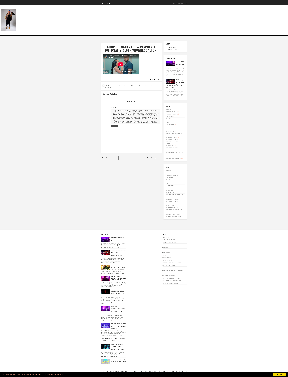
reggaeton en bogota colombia (173, 270)
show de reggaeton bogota (174, 150)
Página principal (172, 47)
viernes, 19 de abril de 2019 (118, 52)
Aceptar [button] (279, 374)
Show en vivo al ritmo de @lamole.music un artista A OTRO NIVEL (113, 339)
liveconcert (169, 129)
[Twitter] (103, 3)
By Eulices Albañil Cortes (135, 52)
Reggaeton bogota (171, 137)
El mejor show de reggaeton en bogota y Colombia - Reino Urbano (118, 267)
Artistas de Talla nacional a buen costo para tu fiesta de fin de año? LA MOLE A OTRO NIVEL (113, 310)
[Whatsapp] (108, 3)
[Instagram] (110, 3)
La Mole (172, 371)
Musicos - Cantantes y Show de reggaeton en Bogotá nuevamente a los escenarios (117, 292)
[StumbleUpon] (158, 79)
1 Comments (148, 52)
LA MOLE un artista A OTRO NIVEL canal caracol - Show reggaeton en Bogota (117, 347)
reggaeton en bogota (172, 139)
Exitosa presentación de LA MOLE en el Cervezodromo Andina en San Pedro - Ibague (175, 83)
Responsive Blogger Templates (159, 371)
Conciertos (169, 116)
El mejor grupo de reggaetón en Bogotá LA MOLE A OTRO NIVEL (118, 278)
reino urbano (170, 145)
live (167, 126)
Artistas (168, 109)
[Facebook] (106, 3)
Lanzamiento (170, 124)
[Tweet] (152, 79)
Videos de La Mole (172, 49)
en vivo (168, 118)
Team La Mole (184, 371)
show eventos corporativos (174, 152)
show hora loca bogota (173, 156)
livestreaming (170, 131)
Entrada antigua (152, 158)
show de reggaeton (172, 147)
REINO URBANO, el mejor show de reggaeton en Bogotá (180, 64)
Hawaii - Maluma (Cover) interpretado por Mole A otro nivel (118, 361)
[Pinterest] (154, 79)
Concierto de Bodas (172, 114)
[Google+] (156, 79)
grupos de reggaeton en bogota (173, 250)
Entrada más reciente (109, 158)
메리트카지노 (130, 113)
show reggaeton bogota (173, 158)
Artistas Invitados (171, 111)
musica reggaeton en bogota (175, 133)
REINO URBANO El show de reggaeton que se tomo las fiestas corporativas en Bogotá (118, 326)
